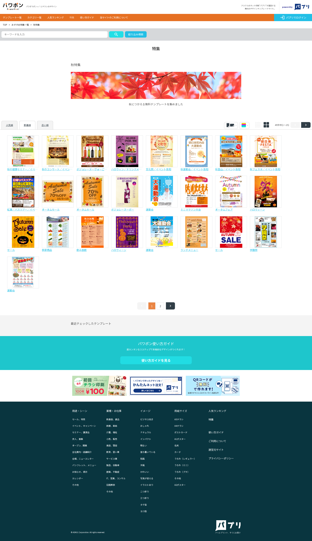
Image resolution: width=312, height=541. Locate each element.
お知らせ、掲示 (79, 471)
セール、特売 (78, 419)
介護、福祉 (111, 432)
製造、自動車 (112, 465)
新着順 (27, 125)
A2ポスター (180, 484)
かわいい (144, 471)
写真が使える (146, 478)
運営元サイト (216, 449)
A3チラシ (178, 419)
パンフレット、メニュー (84, 465)
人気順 (9, 125)
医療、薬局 (111, 425)
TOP (5, 24)
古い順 (45, 125)
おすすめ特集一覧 (20, 24)
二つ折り (144, 491)
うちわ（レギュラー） (185, 458)
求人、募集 (77, 438)
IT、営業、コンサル (115, 478)
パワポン (13, 6)
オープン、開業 (79, 445)
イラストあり (146, 484)
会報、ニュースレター (83, 458)
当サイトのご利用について (114, 17)
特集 (72, 17)
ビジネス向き (146, 419)
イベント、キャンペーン (84, 425)
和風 (142, 458)
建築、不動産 (112, 471)
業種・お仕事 (114, 411)
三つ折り (144, 497)
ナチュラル (145, 432)
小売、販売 (111, 438)
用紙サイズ (180, 411)
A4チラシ (178, 425)
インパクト (145, 438)
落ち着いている (147, 451)
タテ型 (143, 504)
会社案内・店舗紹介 (82, 451)
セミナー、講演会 (81, 432)
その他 (75, 484)
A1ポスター (180, 438)
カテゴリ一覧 (34, 17)
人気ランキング (55, 17)
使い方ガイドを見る (156, 360)
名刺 (176, 445)
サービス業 (111, 458)
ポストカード (180, 432)
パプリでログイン (293, 17)
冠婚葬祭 (110, 484)
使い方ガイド (87, 17)
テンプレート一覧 (12, 17)
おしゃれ (144, 425)
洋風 (142, 465)
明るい (143, 445)
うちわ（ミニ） (182, 465)
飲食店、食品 (112, 419)
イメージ (145, 411)
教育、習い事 (112, 451)
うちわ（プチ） (182, 471)
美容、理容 (111, 445)
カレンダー (77, 478)
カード (177, 451)
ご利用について (217, 441)
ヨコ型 (143, 511)
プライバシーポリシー (221, 458)
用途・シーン (79, 411)
